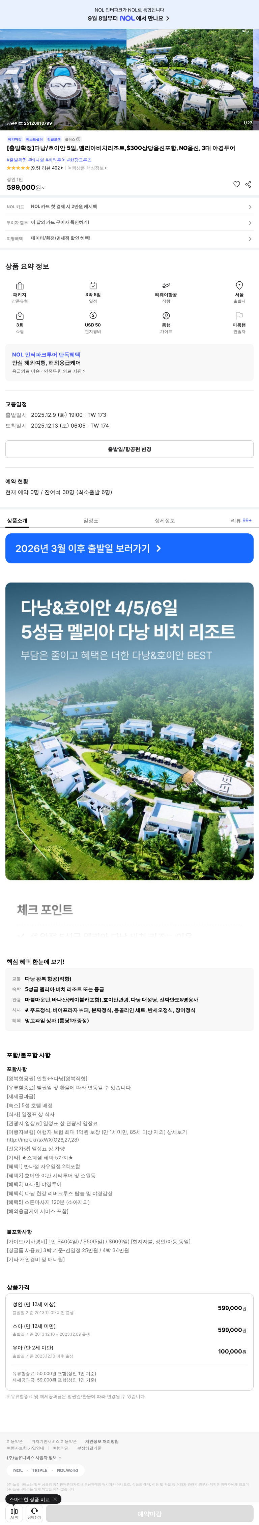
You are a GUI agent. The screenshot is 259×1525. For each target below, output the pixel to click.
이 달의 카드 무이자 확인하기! (60, 222)
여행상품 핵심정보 (85, 167)
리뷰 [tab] (241, 520)
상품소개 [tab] (17, 520)
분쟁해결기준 (89, 1448)
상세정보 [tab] (165, 520)
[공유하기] (248, 184)
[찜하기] (237, 184)
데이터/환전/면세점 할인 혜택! (60, 238)
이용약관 (15, 1441)
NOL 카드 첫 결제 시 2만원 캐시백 (64, 206)
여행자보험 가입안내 (25, 1448)
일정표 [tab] (90, 520)
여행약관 (61, 1448)
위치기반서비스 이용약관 (54, 1441)
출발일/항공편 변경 (129, 449)
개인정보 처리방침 (102, 1441)
